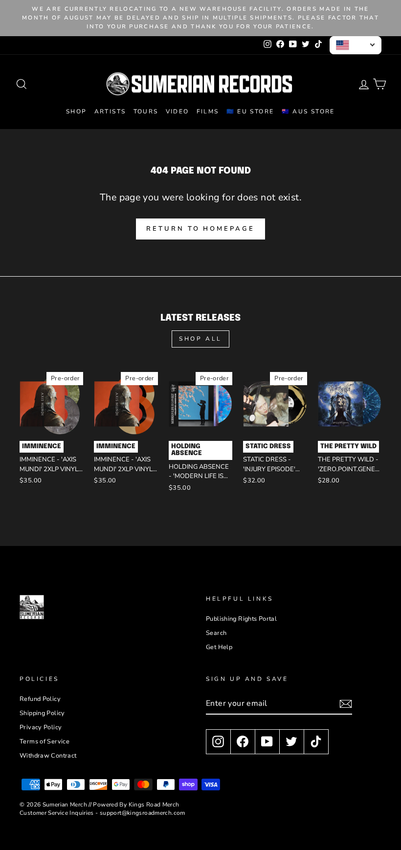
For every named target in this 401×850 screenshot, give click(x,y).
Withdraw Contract (48, 755)
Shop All (200, 339)
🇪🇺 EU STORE (250, 111)
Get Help (219, 647)
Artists (110, 111)
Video (177, 111)
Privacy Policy (41, 727)
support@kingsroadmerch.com (142, 813)
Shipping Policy (42, 713)
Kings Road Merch (154, 804)
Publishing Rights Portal (241, 618)
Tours (146, 111)
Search (216, 633)
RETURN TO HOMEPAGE (200, 228)
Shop (76, 111)
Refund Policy (40, 699)
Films (208, 111)
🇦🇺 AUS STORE (308, 111)
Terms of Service (44, 741)
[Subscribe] (345, 704)
